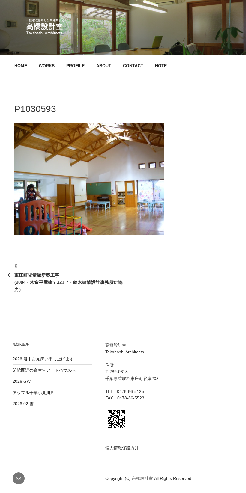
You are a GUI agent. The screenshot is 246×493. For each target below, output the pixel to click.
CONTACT (133, 65)
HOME (20, 65)
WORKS (47, 65)
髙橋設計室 (143, 478)
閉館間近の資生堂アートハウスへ (46, 370)
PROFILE (75, 65)
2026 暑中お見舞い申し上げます (43, 358)
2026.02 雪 (23, 403)
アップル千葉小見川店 (34, 392)
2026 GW (22, 381)
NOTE (161, 65)
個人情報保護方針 (122, 447)
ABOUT (103, 65)
